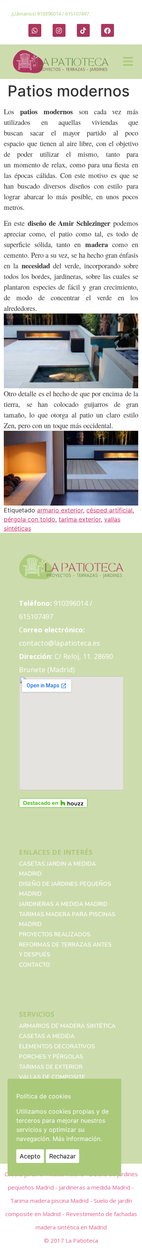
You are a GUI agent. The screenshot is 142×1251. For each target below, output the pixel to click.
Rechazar (62, 1156)
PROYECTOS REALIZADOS (55, 934)
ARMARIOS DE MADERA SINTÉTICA (67, 1026)
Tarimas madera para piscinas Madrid (67, 919)
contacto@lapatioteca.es (59, 643)
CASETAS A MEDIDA (47, 1036)
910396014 (49, 13)
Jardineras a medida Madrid (63, 904)
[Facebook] (107, 30)
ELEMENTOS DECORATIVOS (57, 1046)
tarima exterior (80, 519)
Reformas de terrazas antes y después (65, 949)
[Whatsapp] (34, 30)
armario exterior (60, 510)
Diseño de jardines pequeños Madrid (65, 889)
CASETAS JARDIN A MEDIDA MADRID (57, 869)
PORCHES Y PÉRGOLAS (51, 1056)
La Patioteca (82, 1240)
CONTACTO (34, 965)
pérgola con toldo (29, 519)
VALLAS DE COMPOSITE (52, 1077)
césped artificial (109, 510)
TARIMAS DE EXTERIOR (51, 1067)
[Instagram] (59, 30)
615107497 (77, 13)
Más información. (77, 1138)
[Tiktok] (83, 30)
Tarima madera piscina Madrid (50, 1200)
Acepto (30, 1156)
